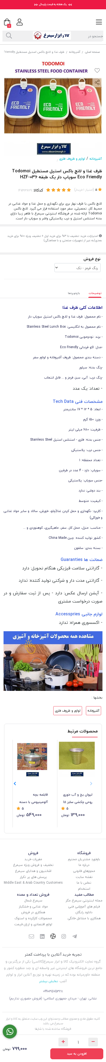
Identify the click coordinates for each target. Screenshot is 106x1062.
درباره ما (84, 865)
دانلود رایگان (84, 912)
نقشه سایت (84, 877)
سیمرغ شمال (33, 900)
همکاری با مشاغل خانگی (84, 918)
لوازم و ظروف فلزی (72, 159)
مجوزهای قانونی (84, 871)
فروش (33, 852)
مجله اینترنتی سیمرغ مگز (84, 900)
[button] (14, 784)
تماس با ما (84, 883)
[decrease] (93, 1042)
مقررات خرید (33, 859)
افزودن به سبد (77, 1054)
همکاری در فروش (33, 912)
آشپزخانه (74, 51)
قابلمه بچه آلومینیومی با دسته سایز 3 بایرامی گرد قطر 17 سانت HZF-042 (32, 798)
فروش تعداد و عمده (33, 894)
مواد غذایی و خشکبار (33, 906)
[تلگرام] (74, 937)
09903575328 (53, 991)
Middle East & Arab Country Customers (33, 883)
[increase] (63, 1042)
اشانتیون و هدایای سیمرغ (33, 871)
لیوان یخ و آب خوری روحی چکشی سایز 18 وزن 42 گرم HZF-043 (77, 798)
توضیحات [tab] (95, 293)
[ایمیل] (31, 937)
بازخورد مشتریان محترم (84, 859)
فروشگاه (84, 852)
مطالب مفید (84, 894)
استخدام (84, 889)
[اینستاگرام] (64, 937)
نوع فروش (92, 258)
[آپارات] (53, 936)
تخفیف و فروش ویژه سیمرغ (33, 865)
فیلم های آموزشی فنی (84, 906)
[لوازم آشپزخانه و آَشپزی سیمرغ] (53, 660)
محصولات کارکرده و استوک (33, 918)
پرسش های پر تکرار (33, 877)
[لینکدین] (42, 937)
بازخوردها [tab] (74, 293)
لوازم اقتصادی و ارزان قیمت (33, 924)
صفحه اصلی (92, 51)
